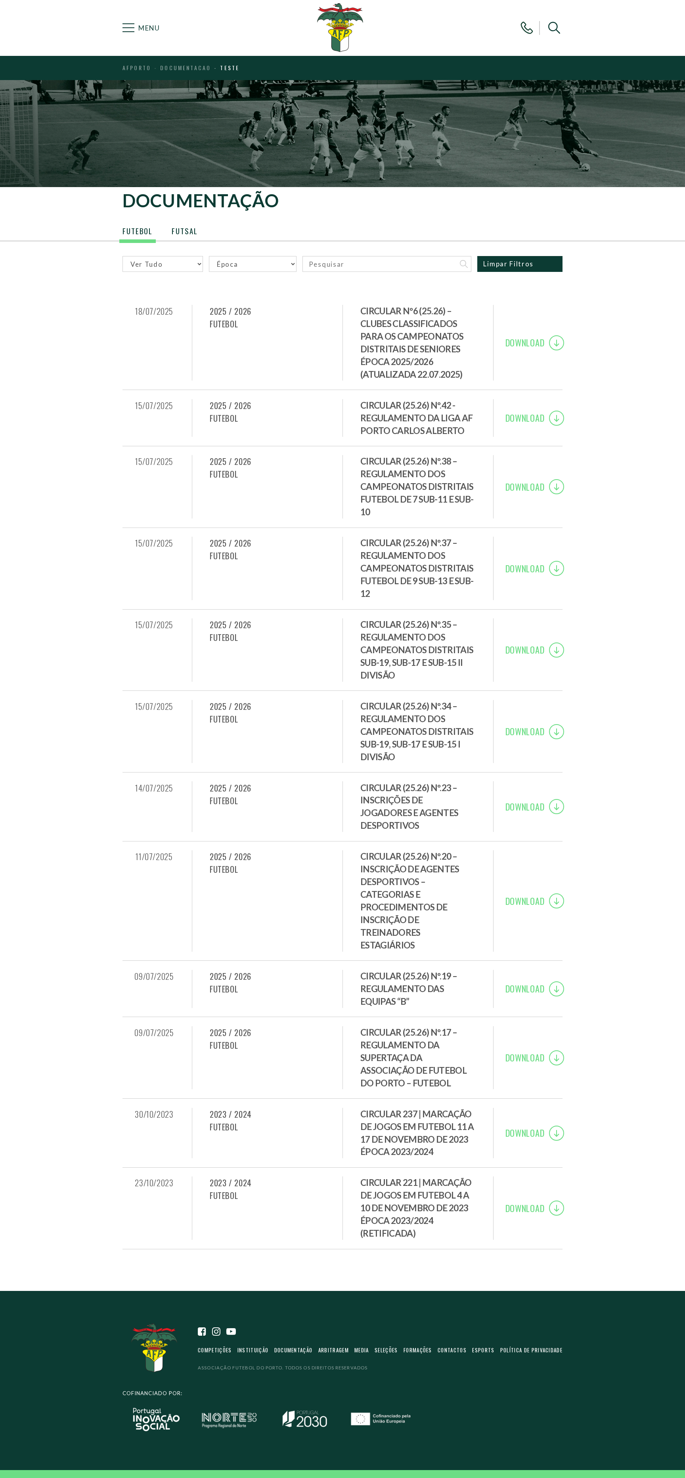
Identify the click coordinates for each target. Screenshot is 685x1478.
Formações (418, 1350)
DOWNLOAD (524, 342)
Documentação (293, 1350)
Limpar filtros (508, 264)
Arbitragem (333, 1350)
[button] (554, 27)
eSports (483, 1350)
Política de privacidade (531, 1350)
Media (361, 1350)
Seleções (386, 1350)
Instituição (252, 1350)
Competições (215, 1350)
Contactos (452, 1350)
